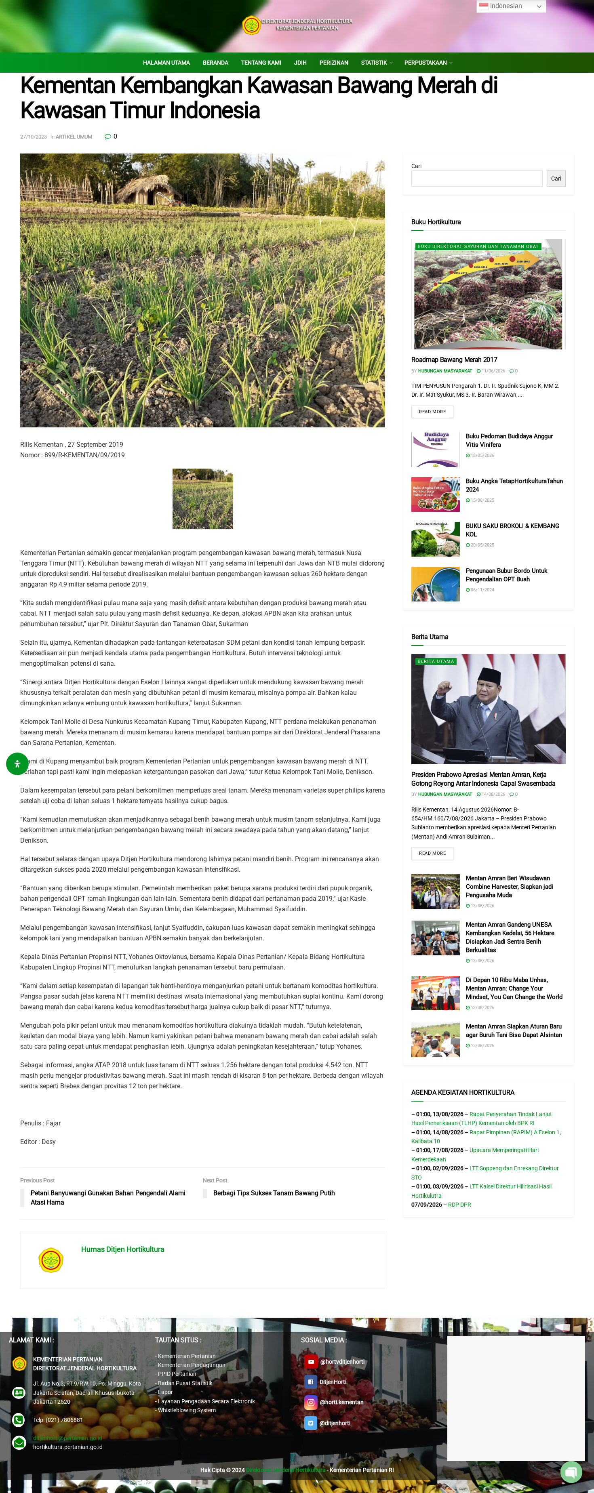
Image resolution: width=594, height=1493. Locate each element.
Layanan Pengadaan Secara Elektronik (206, 1401)
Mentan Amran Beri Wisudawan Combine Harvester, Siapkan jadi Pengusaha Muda (509, 887)
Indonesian (505, 5)
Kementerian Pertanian (187, 1356)
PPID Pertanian (177, 1374)
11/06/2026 (492, 371)
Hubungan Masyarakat (445, 371)
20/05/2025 (482, 545)
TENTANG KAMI (261, 62)
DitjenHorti (331, 1382)
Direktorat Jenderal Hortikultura (286, 1470)
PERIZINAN (334, 62)
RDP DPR (459, 1204)
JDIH (300, 62)
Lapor (165, 1392)
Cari (416, 166)
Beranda (215, 62)
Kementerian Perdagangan (191, 1365)
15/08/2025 (482, 500)
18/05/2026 (482, 455)
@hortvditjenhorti (341, 1361)
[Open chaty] (571, 1472)
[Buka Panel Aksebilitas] (17, 764)
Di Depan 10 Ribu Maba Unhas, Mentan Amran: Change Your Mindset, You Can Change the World (514, 988)
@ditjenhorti (333, 1423)
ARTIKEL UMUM (74, 137)
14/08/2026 (492, 794)
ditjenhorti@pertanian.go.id (67, 1438)
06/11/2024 (482, 590)
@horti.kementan (341, 1401)
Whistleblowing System (187, 1410)
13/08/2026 (482, 905)
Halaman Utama (166, 62)
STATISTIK (374, 62)
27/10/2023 (33, 137)
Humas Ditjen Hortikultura (122, 1249)
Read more (432, 411)
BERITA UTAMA (436, 661)
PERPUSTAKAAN (425, 62)
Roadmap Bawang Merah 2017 (454, 360)
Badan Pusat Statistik (185, 1383)
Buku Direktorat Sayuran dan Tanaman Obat (478, 246)
